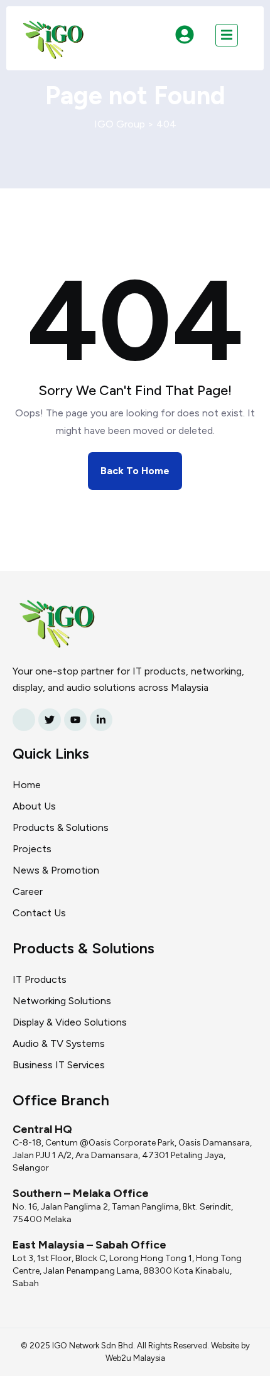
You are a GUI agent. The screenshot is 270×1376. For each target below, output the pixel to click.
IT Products (40, 979)
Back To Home (135, 471)
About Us (34, 806)
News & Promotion (56, 870)
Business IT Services (59, 1065)
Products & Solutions (61, 827)
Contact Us (39, 913)
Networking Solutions (62, 1001)
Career (28, 891)
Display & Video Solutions (70, 1022)
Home (27, 785)
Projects (32, 849)
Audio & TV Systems (59, 1043)
